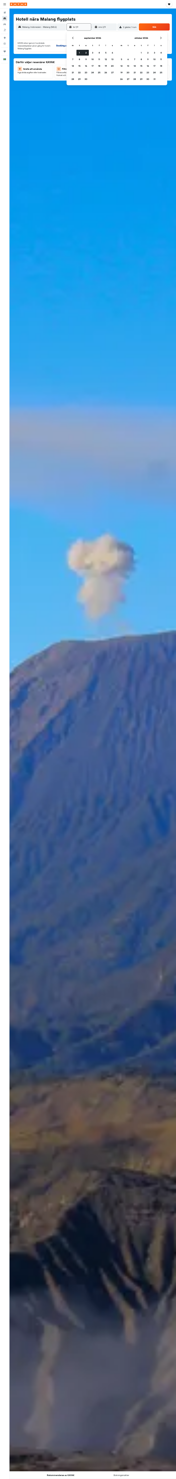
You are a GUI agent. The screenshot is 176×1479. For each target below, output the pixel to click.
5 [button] (105, 52)
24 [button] (92, 72)
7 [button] (72, 59)
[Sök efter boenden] (4, 18)
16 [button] (86, 65)
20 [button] (112, 65)
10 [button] (92, 59)
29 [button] (79, 79)
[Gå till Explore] (4, 38)
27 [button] (112, 72)
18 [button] (99, 65)
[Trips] (4, 51)
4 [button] (99, 52)
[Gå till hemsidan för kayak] (18, 4)
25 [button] (99, 72)
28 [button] (73, 79)
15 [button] (79, 65)
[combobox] (43, 27)
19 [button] (106, 65)
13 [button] (112, 59)
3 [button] (92, 52)
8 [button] (79, 59)
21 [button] (73, 72)
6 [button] (112, 52)
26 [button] (106, 72)
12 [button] (106, 59)
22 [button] (79, 72)
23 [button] (86, 72)
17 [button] (93, 65)
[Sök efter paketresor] (4, 30)
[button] (5, 4)
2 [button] (86, 52)
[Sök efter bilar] (4, 24)
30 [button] (86, 79)
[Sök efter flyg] (4, 12)
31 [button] (154, 79)
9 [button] (86, 59)
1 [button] (79, 52)
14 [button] (73, 65)
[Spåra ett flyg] (4, 43)
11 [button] (99, 59)
